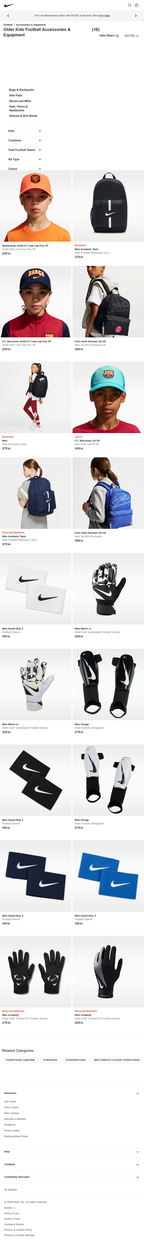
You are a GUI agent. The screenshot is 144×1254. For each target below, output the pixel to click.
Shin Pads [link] (15, 95)
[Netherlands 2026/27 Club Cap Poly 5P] (35, 206)
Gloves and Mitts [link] (20, 101)
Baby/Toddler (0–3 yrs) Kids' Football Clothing (116, 1060)
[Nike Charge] (108, 684)
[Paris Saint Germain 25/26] (108, 301)
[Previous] (8, 16)
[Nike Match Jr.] (108, 589)
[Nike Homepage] (9, 5)
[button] (25, 131)
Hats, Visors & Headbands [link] (18, 108)
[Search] (129, 5)
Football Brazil (50, 1060)
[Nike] (35, 397)
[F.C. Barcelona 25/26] (108, 397)
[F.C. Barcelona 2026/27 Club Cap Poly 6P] (35, 301)
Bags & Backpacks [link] (21, 89)
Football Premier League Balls (20, 1060)
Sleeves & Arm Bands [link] (23, 115)
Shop (107, 16)
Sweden (12, 1189)
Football (8, 25)
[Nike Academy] (35, 971)
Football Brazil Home (76, 1060)
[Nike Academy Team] (108, 206)
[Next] (135, 16)
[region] (72, 151)
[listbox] (132, 36)
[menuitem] (10, 1208)
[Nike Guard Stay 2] (35, 589)
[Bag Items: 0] (136, 5)
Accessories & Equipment (31, 25)
